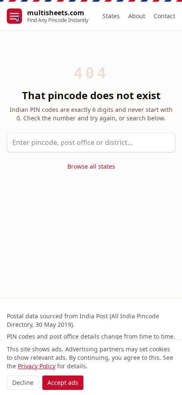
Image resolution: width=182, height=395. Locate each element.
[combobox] (91, 142)
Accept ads (62, 382)
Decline (22, 382)
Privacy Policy (36, 366)
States (111, 16)
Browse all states (91, 166)
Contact (164, 16)
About (136, 16)
